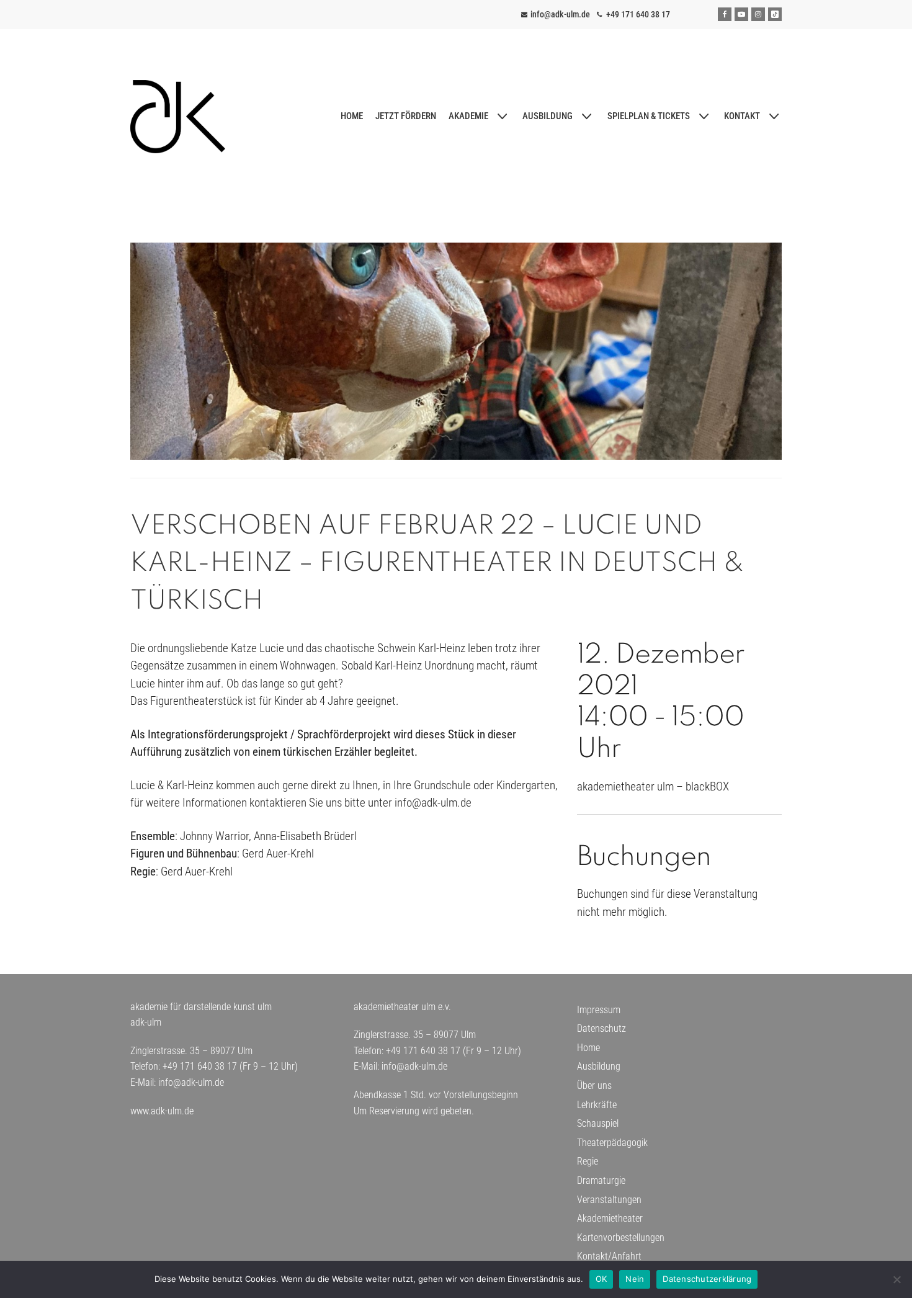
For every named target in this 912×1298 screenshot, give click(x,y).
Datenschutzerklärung (707, 1279)
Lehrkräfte (597, 1105)
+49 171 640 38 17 (638, 14)
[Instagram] (758, 14)
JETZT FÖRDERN (405, 116)
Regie (587, 1161)
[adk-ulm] (177, 116)
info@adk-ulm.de (560, 14)
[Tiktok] (775, 14)
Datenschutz (601, 1028)
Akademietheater (610, 1218)
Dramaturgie (601, 1180)
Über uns (594, 1085)
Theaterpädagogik (612, 1142)
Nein (634, 1279)
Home (588, 1048)
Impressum (598, 1010)
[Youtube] (741, 14)
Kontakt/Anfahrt (609, 1256)
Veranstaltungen (609, 1200)
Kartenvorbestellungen (620, 1237)
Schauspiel (598, 1123)
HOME (352, 116)
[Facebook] (724, 14)
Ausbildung (598, 1066)
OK (601, 1279)
